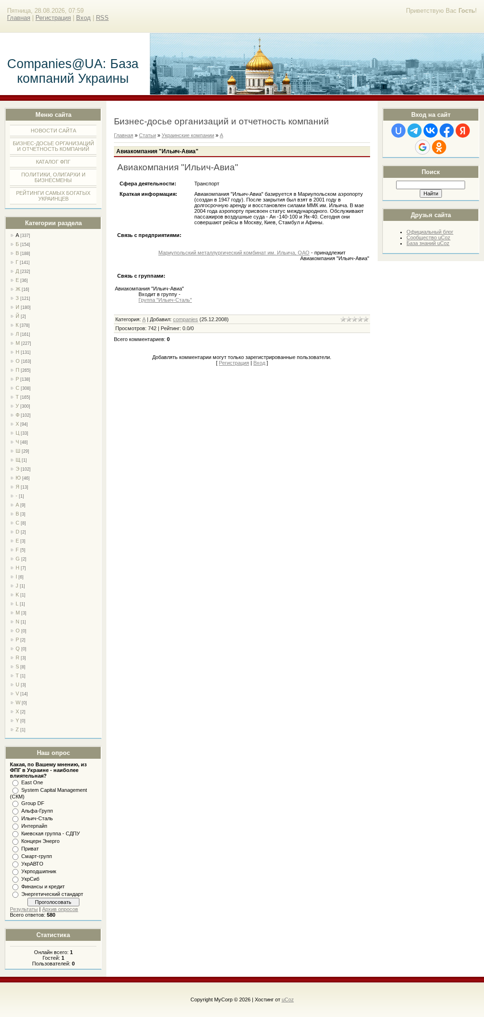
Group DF (32, 803)
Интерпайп (34, 826)
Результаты (24, 909)
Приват (30, 848)
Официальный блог (429, 232)
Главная (18, 17)
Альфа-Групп (37, 811)
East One (32, 782)
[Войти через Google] (422, 147)
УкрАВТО (32, 864)
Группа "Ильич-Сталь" (165, 300)
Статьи (147, 135)
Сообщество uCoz (428, 237)
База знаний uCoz (427, 243)
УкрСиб (30, 879)
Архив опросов (60, 909)
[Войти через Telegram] (414, 130)
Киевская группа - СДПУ (50, 833)
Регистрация (53, 17)
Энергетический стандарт (52, 894)
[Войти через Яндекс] (463, 130)
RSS (102, 17)
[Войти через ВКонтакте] (431, 130)
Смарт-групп (36, 856)
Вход (83, 17)
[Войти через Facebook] (447, 130)
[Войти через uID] (398, 130)
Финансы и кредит (43, 886)
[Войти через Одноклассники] (439, 147)
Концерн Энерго (40, 841)
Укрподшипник (38, 871)
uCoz (288, 999)
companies (185, 319)
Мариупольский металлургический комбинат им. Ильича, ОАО (234, 252)
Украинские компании (188, 135)
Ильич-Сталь (37, 818)
